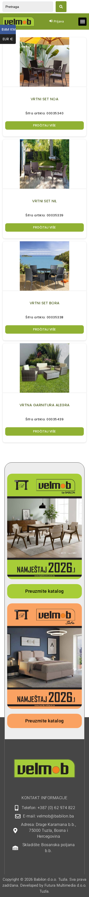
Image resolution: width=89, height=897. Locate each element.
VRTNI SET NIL (44, 201)
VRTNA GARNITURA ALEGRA (45, 405)
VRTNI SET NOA (45, 99)
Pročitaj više (44, 125)
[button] (82, 22)
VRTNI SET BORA (45, 303)
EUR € (9, 39)
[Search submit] (61, 6)
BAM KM (9, 29)
